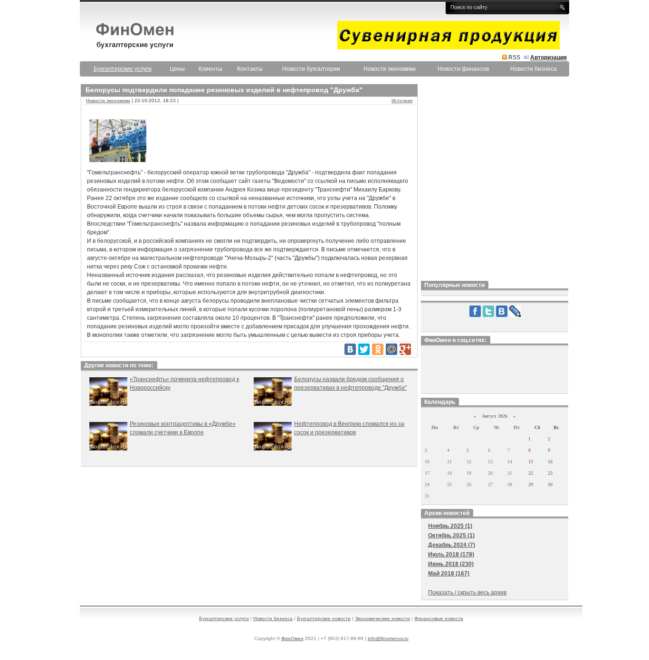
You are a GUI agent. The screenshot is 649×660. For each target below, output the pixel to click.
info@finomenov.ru (388, 638)
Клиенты (210, 69)
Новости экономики (389, 69)
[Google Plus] (405, 349)
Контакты (250, 69)
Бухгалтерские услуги (224, 618)
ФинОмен (292, 638)
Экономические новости (382, 618)
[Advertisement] (495, 180)
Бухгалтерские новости (324, 618)
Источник (401, 100)
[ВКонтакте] (350, 349)
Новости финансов (463, 69)
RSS (514, 57)
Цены (177, 69)
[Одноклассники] (377, 349)
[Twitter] (364, 349)
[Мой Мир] (391, 349)
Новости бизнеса (533, 69)
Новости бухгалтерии (311, 69)
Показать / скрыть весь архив (467, 592)
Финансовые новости (438, 618)
